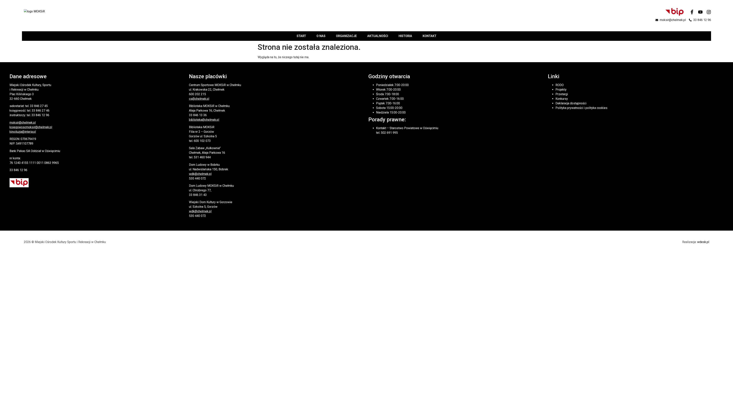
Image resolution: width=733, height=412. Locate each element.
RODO (559, 85)
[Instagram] (708, 12)
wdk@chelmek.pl (200, 174)
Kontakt (429, 36)
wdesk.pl (703, 242)
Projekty (561, 89)
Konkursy (561, 99)
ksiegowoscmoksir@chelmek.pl (31, 127)
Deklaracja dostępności (570, 103)
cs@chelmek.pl (199, 99)
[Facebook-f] (692, 12)
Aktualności (377, 36)
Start (301, 36)
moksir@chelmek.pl (23, 122)
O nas (320, 36)
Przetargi (561, 94)
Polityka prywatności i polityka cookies (581, 108)
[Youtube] (700, 12)
